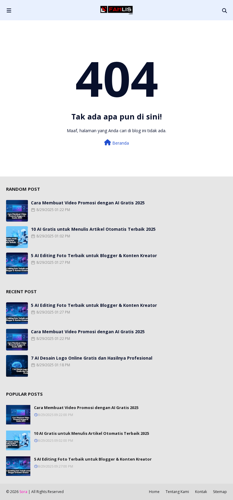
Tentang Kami (177, 491)
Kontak (201, 491)
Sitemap (220, 491)
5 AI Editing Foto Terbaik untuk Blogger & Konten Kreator (94, 255)
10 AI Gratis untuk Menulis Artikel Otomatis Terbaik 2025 (93, 229)
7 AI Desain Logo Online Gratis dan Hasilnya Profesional (91, 358)
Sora (23, 491)
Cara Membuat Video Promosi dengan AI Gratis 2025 (88, 203)
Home (154, 491)
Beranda (120, 143)
